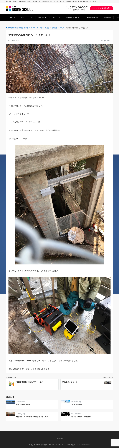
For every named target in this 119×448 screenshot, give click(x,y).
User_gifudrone (105, 41)
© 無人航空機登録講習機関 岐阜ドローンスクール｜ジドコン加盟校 (52, 445)
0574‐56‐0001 (79, 7)
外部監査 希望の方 (102, 8)
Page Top (60, 438)
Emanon (87, 445)
